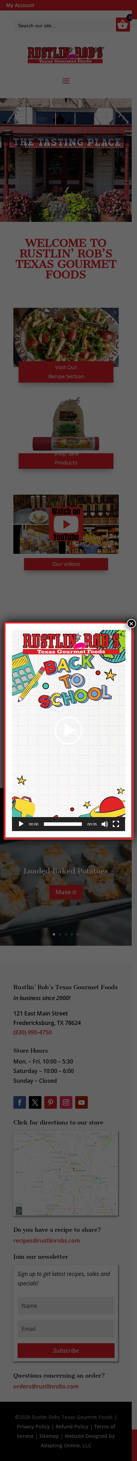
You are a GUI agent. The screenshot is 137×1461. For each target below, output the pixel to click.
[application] (68, 730)
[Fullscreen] (115, 824)
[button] (68, 730)
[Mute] (104, 824)
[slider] (63, 824)
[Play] (21, 824)
